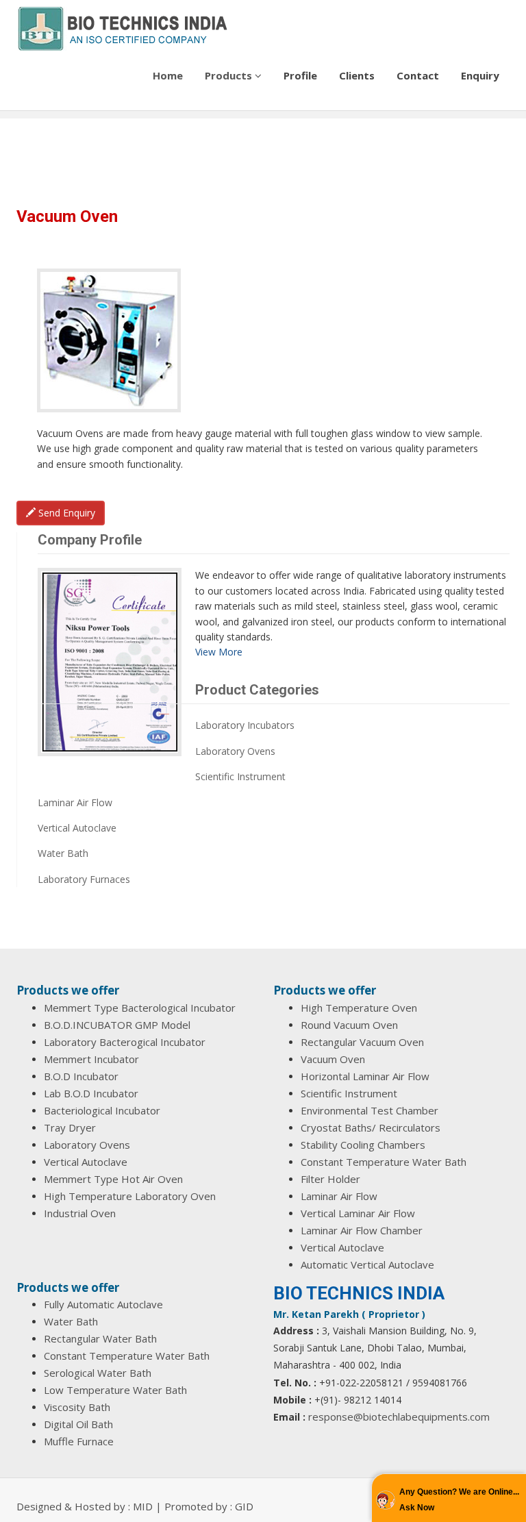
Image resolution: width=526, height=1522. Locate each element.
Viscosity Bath (77, 1407)
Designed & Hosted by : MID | (90, 1506)
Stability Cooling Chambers (363, 1144)
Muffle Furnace (79, 1441)
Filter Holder (330, 1179)
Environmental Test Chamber (369, 1110)
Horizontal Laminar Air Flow (365, 1076)
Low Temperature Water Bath (115, 1390)
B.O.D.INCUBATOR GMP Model (117, 1025)
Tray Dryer (70, 1127)
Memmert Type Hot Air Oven (113, 1179)
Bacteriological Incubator (102, 1110)
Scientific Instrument (240, 776)
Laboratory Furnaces (84, 879)
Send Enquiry (65, 512)
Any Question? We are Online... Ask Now (459, 1499)
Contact (418, 75)
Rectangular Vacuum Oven (362, 1042)
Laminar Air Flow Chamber (362, 1230)
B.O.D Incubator (81, 1076)
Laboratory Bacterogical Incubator (124, 1042)
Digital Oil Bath (78, 1424)
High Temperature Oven (359, 1007)
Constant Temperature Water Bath (383, 1162)
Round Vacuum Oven (349, 1025)
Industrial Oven (80, 1213)
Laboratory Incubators (245, 725)
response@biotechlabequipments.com (399, 1416)
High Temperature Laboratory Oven (130, 1196)
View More (218, 651)
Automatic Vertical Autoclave (367, 1264)
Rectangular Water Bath (100, 1338)
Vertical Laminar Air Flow (358, 1213)
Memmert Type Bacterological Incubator (140, 1007)
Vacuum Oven (333, 1059)
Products (230, 75)
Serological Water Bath (97, 1373)
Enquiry (480, 75)
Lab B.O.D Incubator (91, 1093)
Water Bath (63, 853)
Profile (300, 75)
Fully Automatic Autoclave (103, 1304)
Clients (357, 75)
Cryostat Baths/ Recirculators (370, 1127)
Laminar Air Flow (75, 802)
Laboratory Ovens (235, 751)
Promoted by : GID (208, 1506)
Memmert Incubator (91, 1059)
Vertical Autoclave (77, 827)
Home (168, 75)
